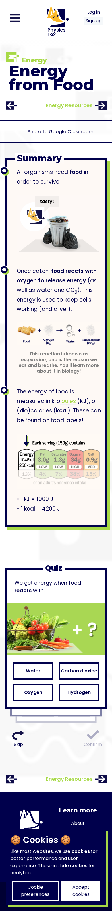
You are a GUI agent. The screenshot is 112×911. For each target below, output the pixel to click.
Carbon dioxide (79, 671)
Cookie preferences (35, 891)
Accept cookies (81, 891)
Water (33, 671)
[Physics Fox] (56, 48)
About (78, 823)
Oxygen (33, 692)
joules (68, 401)
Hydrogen (79, 692)
